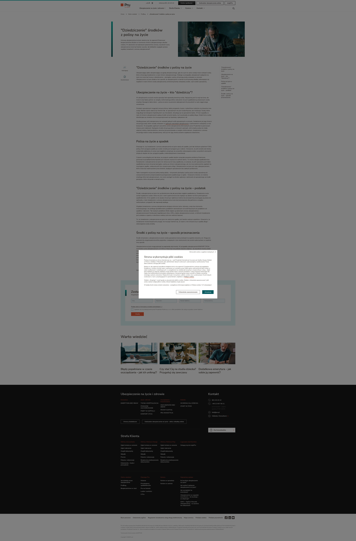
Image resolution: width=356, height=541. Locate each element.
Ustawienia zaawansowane (188, 292)
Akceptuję (208, 292)
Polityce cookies (189, 277)
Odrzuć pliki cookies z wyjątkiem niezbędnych (201, 252)
